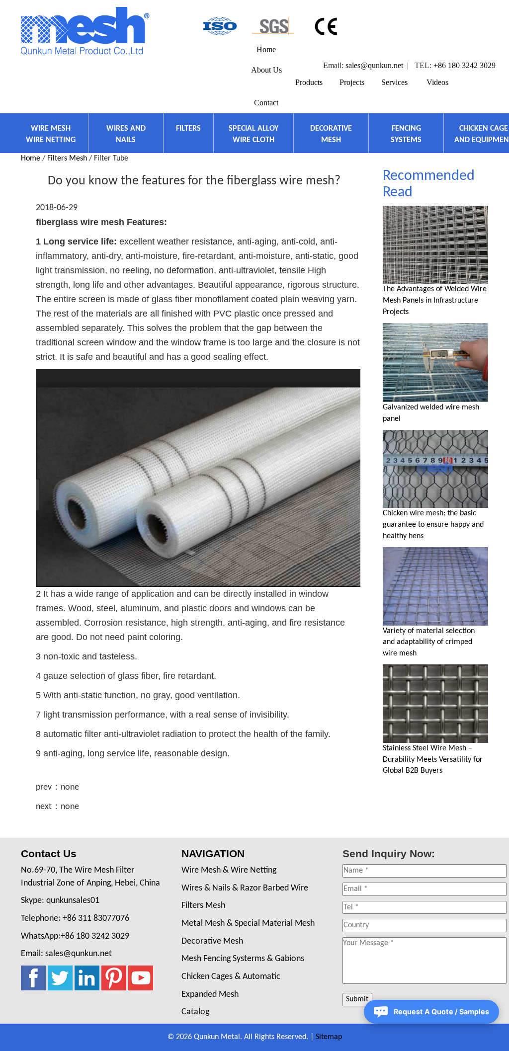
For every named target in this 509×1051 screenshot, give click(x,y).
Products (309, 82)
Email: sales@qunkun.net (66, 954)
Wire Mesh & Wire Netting (228, 870)
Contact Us (49, 853)
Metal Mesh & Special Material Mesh (248, 923)
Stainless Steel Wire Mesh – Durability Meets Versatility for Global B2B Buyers (433, 759)
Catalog (195, 1012)
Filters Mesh (67, 158)
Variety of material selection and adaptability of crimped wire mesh (429, 642)
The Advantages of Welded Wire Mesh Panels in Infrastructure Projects (435, 300)
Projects (351, 82)
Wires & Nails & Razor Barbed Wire (244, 888)
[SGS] (273, 26)
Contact (266, 102)
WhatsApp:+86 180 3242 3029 (75, 936)
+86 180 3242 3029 (464, 65)
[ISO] (219, 26)
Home (266, 49)
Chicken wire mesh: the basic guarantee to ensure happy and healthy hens (433, 524)
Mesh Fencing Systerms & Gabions (242, 959)
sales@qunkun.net (374, 65)
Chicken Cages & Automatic (230, 976)
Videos (437, 82)
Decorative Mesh (212, 941)
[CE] (327, 26)
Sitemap (329, 1037)
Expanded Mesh (210, 994)
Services (394, 82)
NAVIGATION (213, 853)
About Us (266, 70)
